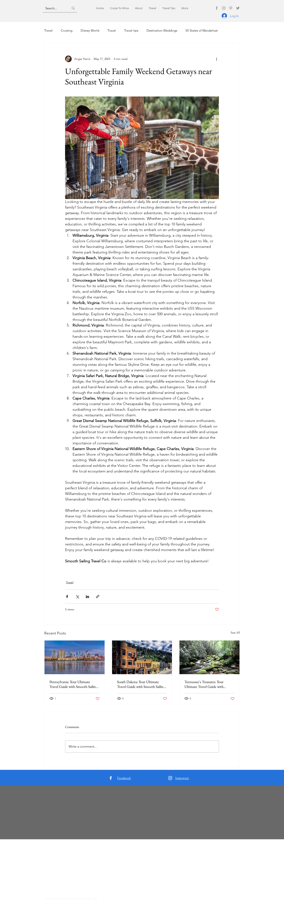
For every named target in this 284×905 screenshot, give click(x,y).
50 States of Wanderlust (201, 30)
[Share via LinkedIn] (87, 596)
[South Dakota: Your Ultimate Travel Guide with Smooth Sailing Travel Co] (142, 657)
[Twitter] (238, 8)
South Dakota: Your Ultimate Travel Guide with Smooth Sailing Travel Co (141, 684)
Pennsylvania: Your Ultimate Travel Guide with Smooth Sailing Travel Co (73, 684)
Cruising (66, 30)
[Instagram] (223, 8)
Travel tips (131, 30)
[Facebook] (216, 8)
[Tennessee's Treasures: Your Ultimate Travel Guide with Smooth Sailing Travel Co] (209, 657)
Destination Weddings (162, 30)
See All (235, 632)
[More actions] (216, 58)
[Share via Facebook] (67, 596)
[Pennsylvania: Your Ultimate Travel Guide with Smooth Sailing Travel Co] (74, 657)
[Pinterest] (230, 8)
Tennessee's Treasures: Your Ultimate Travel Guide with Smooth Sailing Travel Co (203, 684)
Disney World (90, 30)
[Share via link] (98, 596)
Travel (48, 30)
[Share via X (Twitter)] (77, 596)
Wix (95, 899)
